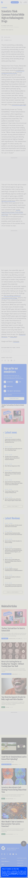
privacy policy (14, 873)
